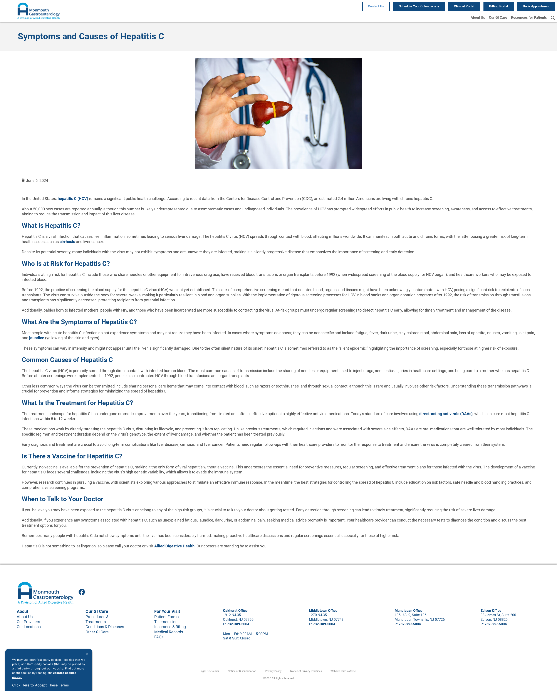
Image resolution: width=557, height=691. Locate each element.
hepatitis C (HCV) (73, 198)
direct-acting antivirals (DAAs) (445, 413)
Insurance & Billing (170, 626)
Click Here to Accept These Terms (40, 685)
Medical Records (168, 632)
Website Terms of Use (343, 671)
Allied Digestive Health (174, 546)
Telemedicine (166, 621)
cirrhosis (67, 241)
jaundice (36, 337)
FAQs (158, 637)
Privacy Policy (273, 671)
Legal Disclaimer (209, 671)
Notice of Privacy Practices (306, 671)
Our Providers (28, 621)
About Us (478, 17)
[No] (87, 653)
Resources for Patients (529, 17)
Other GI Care (97, 632)
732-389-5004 (238, 624)
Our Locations (29, 626)
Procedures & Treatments (97, 619)
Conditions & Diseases (105, 626)
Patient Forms (166, 616)
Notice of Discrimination (242, 671)
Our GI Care (498, 17)
